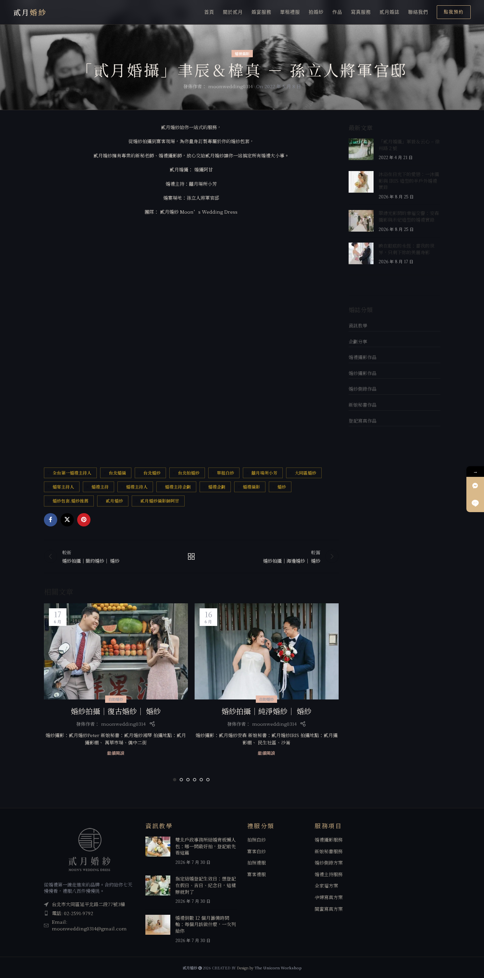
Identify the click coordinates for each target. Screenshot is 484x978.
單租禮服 (290, 12)
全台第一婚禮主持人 (72, 473)
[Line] (475, 503)
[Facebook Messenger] (475, 485)
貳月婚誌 (390, 12)
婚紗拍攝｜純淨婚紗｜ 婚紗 (266, 711)
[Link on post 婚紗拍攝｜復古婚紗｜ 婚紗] (116, 651)
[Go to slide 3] (188, 779)
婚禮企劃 (217, 487)
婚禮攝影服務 (329, 840)
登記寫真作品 (363, 420)
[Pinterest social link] (83, 519)
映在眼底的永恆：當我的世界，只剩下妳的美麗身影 (406, 249)
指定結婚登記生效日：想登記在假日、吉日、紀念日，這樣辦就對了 (205, 885)
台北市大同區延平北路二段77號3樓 (88, 904)
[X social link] (67, 519)
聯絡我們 (418, 12)
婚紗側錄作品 (363, 388)
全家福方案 (326, 885)
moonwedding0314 (230, 86)
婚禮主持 (100, 487)
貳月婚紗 (114, 500)
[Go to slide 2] (181, 779)
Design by (269, 967)
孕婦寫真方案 (329, 897)
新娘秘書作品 (363, 404)
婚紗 (281, 487)
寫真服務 (361, 12)
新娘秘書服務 (329, 851)
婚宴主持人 (63, 487)
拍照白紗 (256, 840)
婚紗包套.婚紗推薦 (70, 500)
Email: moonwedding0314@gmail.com (89, 925)
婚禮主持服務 (329, 874)
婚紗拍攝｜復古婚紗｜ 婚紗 (116, 711)
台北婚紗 (152, 473)
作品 (337, 12)
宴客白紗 (256, 851)
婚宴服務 (261, 12)
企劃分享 (358, 341)
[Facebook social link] (50, 519)
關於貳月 (233, 12)
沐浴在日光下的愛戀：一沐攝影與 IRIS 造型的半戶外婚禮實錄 (409, 180)
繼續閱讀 (115, 753)
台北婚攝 (117, 473)
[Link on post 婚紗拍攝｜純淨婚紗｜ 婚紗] (267, 651)
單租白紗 (225, 473)
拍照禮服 (256, 863)
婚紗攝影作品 (363, 373)
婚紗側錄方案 (329, 863)
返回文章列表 (191, 556)
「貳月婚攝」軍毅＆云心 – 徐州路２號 (409, 144)
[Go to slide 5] (201, 779)
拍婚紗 (316, 12)
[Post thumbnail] (361, 149)
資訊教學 (358, 325)
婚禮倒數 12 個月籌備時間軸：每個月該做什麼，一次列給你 (205, 924)
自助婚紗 (115, 699)
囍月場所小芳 (264, 473)
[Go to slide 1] (174, 779)
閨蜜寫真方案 (329, 909)
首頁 (209, 12)
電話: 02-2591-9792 (72, 913)
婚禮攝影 (242, 53)
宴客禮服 (256, 874)
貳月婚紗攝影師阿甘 (159, 500)
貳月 (30, 12)
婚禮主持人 (137, 487)
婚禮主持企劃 (178, 487)
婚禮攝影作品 (363, 357)
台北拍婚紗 (189, 473)
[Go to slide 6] (208, 779)
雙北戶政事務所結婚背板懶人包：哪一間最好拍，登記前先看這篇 (205, 846)
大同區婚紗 (305, 473)
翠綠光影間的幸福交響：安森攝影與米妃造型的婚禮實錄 (409, 216)
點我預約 (454, 11)
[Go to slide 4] (194, 779)
